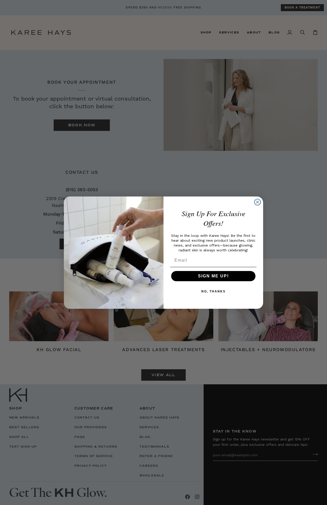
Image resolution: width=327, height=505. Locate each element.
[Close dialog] (257, 202)
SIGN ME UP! (213, 276)
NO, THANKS (213, 291)
